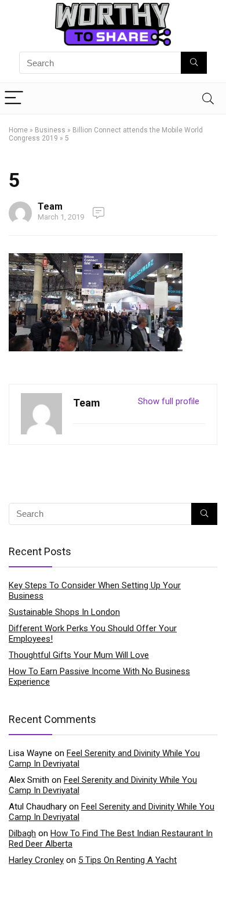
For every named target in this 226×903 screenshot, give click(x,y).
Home (18, 130)
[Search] (208, 98)
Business (50, 130)
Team (50, 206)
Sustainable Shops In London (64, 612)
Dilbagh (22, 833)
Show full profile (168, 401)
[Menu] (14, 98)
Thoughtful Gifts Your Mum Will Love (79, 655)
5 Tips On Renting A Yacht (127, 860)
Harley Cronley (36, 860)
